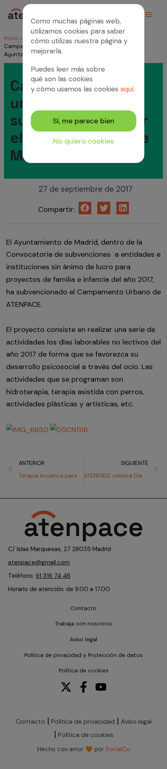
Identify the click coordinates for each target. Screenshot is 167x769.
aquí (126, 89)
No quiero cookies (83, 141)
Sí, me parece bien (83, 121)
